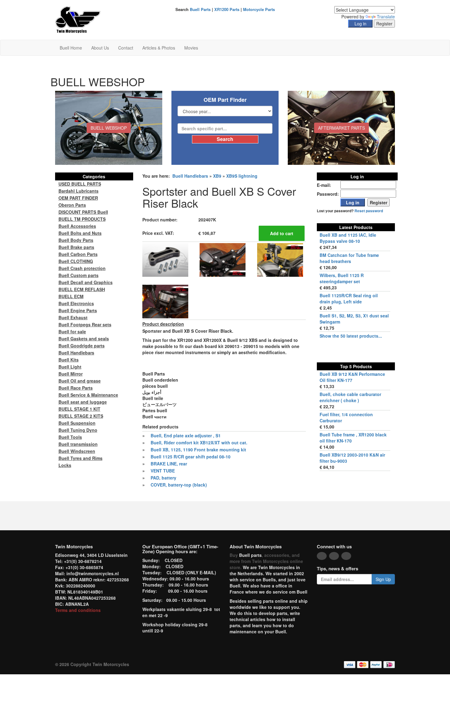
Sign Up (383, 579)
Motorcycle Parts (259, 9)
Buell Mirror (70, 374)
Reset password (368, 210)
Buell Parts (200, 9)
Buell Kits (68, 360)
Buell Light (69, 367)
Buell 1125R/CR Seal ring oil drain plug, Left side (349, 298)
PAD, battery (163, 478)
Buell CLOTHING (75, 261)
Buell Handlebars (190, 176)
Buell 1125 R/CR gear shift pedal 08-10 (191, 457)
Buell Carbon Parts (78, 254)
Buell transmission (78, 444)
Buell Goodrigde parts (81, 346)
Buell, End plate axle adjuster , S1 (186, 435)
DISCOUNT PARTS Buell (83, 212)
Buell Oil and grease (79, 381)
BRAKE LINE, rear (169, 464)
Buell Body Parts (75, 240)
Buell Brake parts (76, 247)
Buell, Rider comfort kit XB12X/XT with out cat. (199, 442)
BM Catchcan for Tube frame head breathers (349, 258)
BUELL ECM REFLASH (81, 289)
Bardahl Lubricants (78, 191)
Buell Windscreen (76, 451)
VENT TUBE (163, 471)
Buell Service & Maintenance (88, 395)
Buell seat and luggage (82, 402)
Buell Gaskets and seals (83, 338)
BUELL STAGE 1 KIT (79, 409)
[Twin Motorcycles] (78, 19)
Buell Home (71, 48)
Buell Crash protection (82, 268)
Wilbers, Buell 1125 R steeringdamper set (342, 278)
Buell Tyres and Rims (80, 458)
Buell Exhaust (73, 317)
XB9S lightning (241, 176)
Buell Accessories (77, 226)
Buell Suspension (77, 423)
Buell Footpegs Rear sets (84, 324)
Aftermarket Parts (341, 128)
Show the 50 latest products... (351, 336)
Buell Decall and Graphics (85, 282)
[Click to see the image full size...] (165, 259)
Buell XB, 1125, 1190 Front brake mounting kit (198, 449)
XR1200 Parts (226, 9)
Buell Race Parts (75, 388)
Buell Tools (70, 437)
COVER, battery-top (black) (179, 485)
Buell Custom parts (78, 275)
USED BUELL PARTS (79, 184)
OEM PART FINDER (78, 198)
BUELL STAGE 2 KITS (80, 416)
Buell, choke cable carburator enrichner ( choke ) (350, 397)
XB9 (217, 176)
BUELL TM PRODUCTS (82, 219)
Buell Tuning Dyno (77, 430)
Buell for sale (72, 331)
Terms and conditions (78, 610)
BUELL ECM (71, 296)
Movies (191, 48)
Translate (386, 16)
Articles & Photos (158, 48)
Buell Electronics (76, 303)
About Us (100, 48)
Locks (64, 465)
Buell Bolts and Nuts (80, 233)
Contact (125, 48)
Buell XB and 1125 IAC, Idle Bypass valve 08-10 (348, 238)
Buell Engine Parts (77, 310)
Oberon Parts (72, 205)
